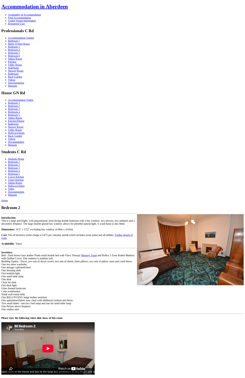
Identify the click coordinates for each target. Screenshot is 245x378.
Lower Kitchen (16, 177)
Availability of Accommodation (24, 14)
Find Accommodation (19, 17)
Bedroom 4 (14, 49)
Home (4, 200)
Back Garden (15, 76)
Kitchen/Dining (16, 121)
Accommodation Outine (20, 100)
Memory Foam (89, 255)
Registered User (16, 23)
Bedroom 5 (14, 52)
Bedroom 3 (14, 46)
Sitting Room (15, 58)
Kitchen (12, 61)
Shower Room (15, 70)
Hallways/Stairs (16, 133)
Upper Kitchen (16, 180)
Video (11, 189)
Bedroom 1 (14, 40)
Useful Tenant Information (22, 20)
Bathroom (13, 73)
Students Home (16, 159)
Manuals (12, 85)
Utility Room (15, 64)
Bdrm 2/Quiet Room (19, 43)
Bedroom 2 (14, 106)
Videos (11, 79)
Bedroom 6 (14, 55)
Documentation (16, 82)
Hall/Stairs (13, 67)
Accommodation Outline (21, 37)
